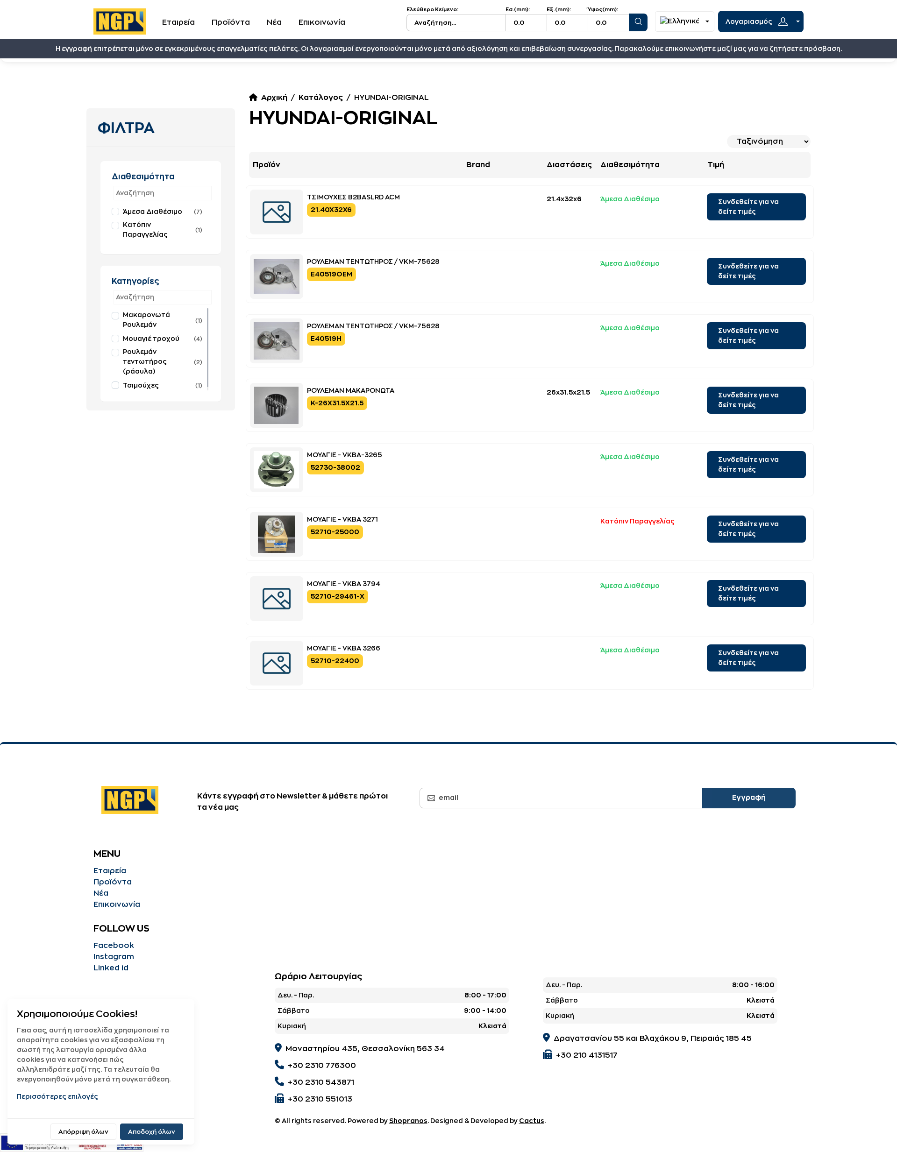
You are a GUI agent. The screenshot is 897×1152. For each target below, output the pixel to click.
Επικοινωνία (322, 22)
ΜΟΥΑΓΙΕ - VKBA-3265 (344, 455)
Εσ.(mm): (517, 9)
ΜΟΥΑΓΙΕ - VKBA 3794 (343, 583)
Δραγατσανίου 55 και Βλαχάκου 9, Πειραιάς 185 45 (653, 1038)
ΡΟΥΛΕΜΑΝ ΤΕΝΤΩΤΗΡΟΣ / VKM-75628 (373, 261)
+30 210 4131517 (587, 1055)
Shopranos (408, 1120)
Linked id (110, 968)
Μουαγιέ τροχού (151, 338)
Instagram (113, 957)
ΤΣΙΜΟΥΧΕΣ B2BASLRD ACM (353, 197)
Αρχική (274, 97)
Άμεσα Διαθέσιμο (152, 211)
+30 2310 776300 (322, 1065)
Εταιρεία (178, 22)
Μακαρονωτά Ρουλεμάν (146, 319)
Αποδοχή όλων (151, 1132)
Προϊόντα (231, 22)
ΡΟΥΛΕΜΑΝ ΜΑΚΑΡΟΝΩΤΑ (350, 390)
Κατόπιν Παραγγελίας (145, 229)
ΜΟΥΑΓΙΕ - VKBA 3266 (343, 648)
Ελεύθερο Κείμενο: (432, 9)
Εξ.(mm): (559, 9)
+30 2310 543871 (321, 1082)
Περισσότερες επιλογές (57, 1096)
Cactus (531, 1120)
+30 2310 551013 (320, 1099)
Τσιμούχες (141, 385)
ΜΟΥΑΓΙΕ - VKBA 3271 (342, 519)
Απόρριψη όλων (83, 1132)
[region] (161, 223)
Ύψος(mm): (603, 9)
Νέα (274, 22)
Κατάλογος (321, 97)
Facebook (113, 945)
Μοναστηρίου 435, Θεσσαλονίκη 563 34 (365, 1049)
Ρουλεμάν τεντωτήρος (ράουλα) (145, 361)
